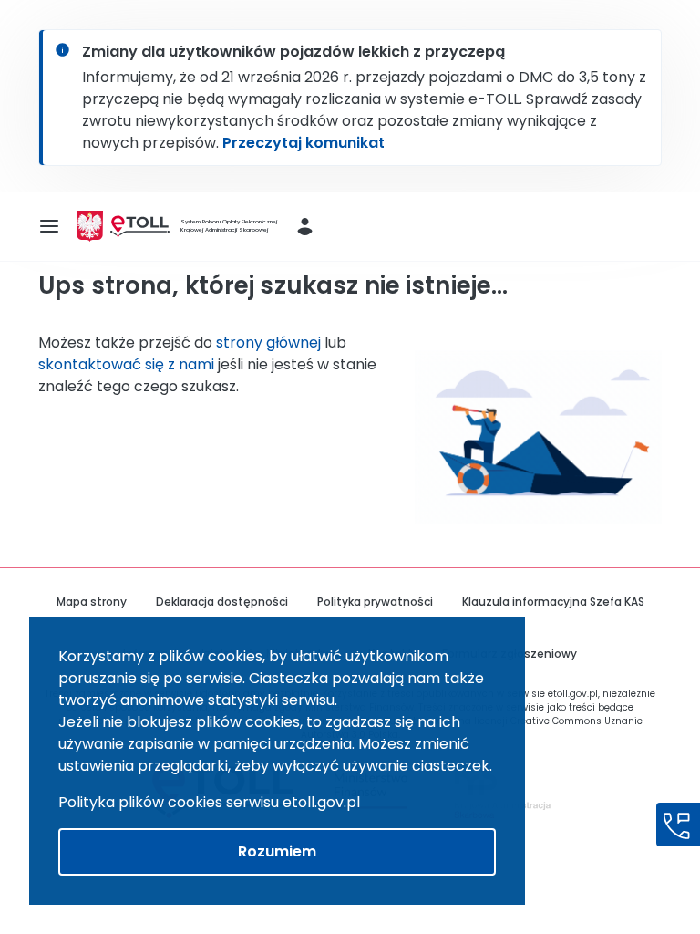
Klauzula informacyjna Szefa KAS (553, 601)
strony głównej (268, 342)
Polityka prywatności (375, 601)
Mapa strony (92, 601)
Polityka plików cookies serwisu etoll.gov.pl (209, 802)
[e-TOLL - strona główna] (140, 226)
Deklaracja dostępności (222, 601)
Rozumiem (277, 851)
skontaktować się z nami (126, 364)
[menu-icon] (49, 226)
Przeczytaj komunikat (303, 142)
